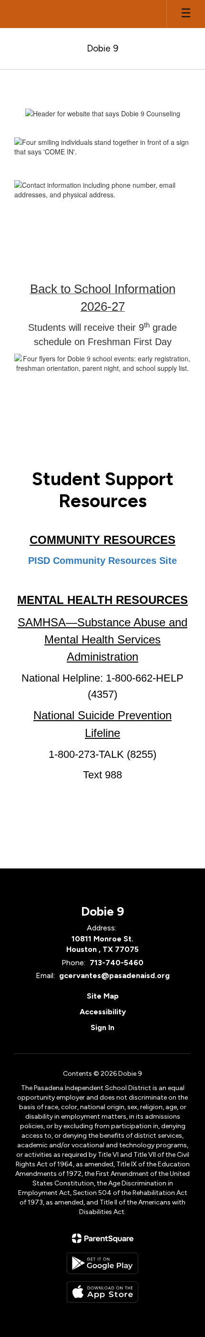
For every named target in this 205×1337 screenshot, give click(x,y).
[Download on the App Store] (102, 1292)
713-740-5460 (117, 962)
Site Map (103, 995)
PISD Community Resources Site (102, 560)
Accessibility (103, 1011)
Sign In (102, 1027)
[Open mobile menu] (186, 14)
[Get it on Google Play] (102, 1263)
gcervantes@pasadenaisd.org (114, 975)
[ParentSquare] (103, 1238)
